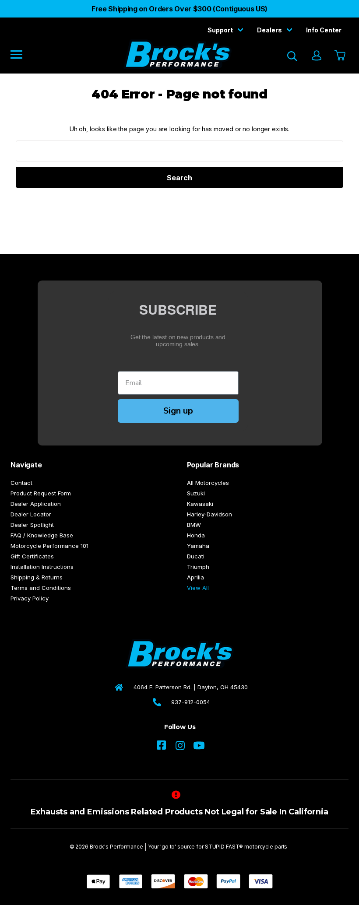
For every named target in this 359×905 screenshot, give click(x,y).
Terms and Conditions (41, 587)
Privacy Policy (30, 598)
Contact (21, 482)
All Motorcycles (208, 482)
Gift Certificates (32, 556)
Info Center (323, 30)
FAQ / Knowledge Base (42, 535)
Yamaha (198, 545)
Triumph (198, 566)
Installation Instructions (42, 566)
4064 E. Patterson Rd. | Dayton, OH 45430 (191, 687)
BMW (194, 524)
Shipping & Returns (37, 577)
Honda (196, 535)
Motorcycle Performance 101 (49, 545)
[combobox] (179, 150)
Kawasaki (200, 503)
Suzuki (196, 493)
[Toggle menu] (23, 54)
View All (198, 587)
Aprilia (195, 577)
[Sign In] (316, 56)
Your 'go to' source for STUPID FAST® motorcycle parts (218, 846)
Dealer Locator (31, 514)
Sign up (178, 411)
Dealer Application (36, 503)
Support (221, 30)
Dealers (270, 30)
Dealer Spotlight (32, 524)
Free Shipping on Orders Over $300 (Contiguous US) (179, 8)
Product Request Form (41, 493)
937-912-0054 (190, 701)
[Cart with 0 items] (339, 56)
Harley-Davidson (209, 514)
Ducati (195, 556)
